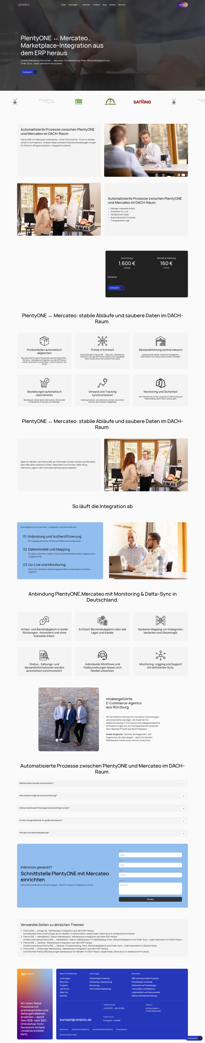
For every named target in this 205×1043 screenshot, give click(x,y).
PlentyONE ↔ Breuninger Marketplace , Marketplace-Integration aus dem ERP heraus (65, 948)
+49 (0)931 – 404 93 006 (113, 1008)
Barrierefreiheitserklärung (103, 1029)
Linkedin (117, 1020)
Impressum (64, 1029)
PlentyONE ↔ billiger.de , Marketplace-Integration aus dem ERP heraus (58, 930)
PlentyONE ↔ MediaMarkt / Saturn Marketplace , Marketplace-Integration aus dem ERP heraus (70, 936)
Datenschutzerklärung (80, 1029)
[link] (182, 4)
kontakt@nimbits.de (75, 1019)
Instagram (107, 1020)
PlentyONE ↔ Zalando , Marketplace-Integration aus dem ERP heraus (57, 942)
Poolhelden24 (121, 1029)
